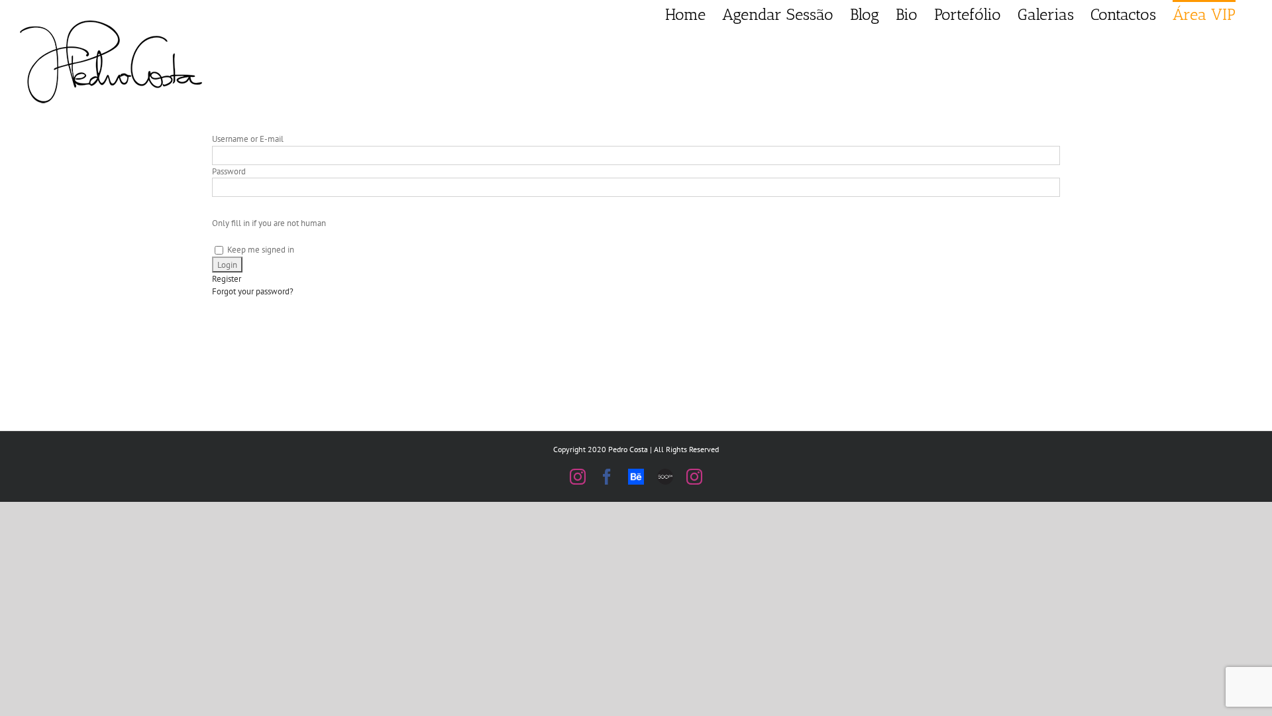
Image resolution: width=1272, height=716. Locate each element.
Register (226, 278)
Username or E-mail (248, 139)
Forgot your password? (252, 291)
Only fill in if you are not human (269, 223)
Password (229, 171)
